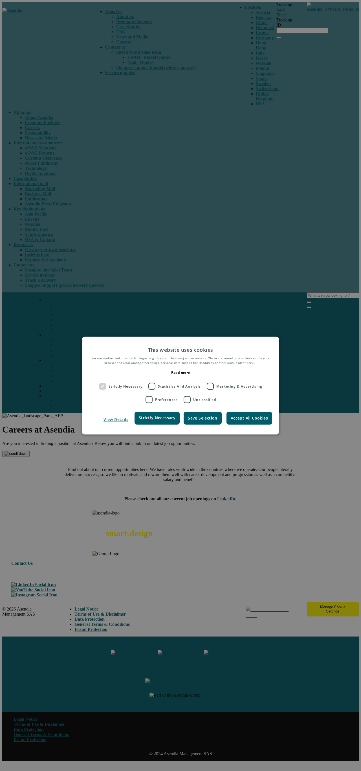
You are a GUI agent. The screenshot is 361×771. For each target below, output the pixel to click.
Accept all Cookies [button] (249, 418)
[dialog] (180, 385)
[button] (111, 419)
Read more (180, 372)
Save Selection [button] (202, 418)
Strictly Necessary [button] (157, 417)
